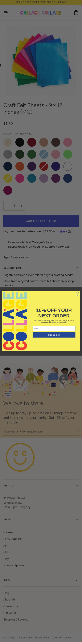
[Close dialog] (77, 293)
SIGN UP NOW (54, 335)
